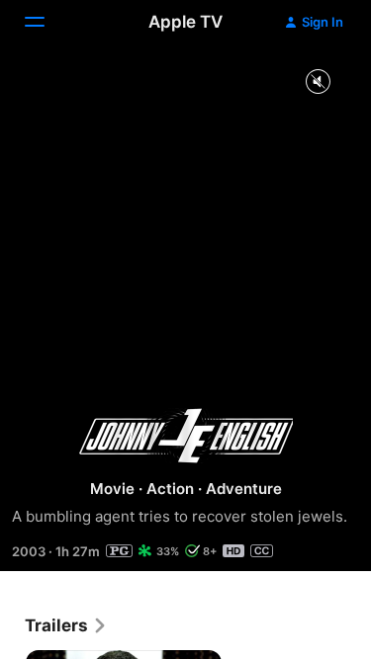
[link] (66, 625)
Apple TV (185, 22)
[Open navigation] (46, 21)
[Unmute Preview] (317, 82)
